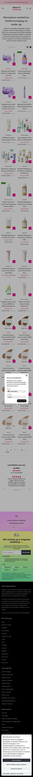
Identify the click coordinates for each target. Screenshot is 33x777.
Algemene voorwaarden (17, 773)
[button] (26, 375)
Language (9, 394)
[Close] (30, 735)
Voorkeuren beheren (16, 768)
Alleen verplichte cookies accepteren (16, 764)
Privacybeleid (6, 773)
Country (9, 389)
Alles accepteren (16, 760)
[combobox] (12, 391)
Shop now (22, 401)
